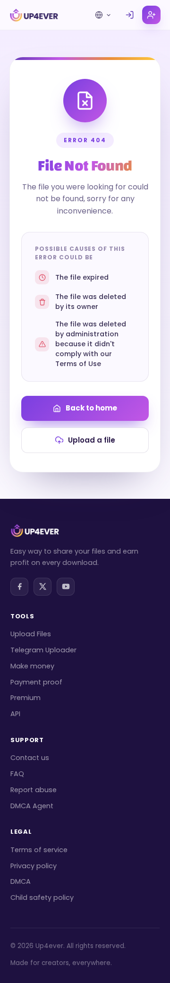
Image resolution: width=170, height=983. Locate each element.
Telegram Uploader (43, 650)
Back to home (91, 408)
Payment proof (36, 682)
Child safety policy (42, 897)
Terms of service (39, 850)
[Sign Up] (151, 15)
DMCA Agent (31, 806)
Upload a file (91, 440)
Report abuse (33, 790)
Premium (25, 697)
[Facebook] (19, 587)
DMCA (20, 881)
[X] (42, 587)
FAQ (17, 773)
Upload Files (30, 634)
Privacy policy (33, 866)
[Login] (129, 15)
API (15, 713)
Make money (32, 666)
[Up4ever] (34, 15)
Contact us (29, 757)
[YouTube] (66, 587)
